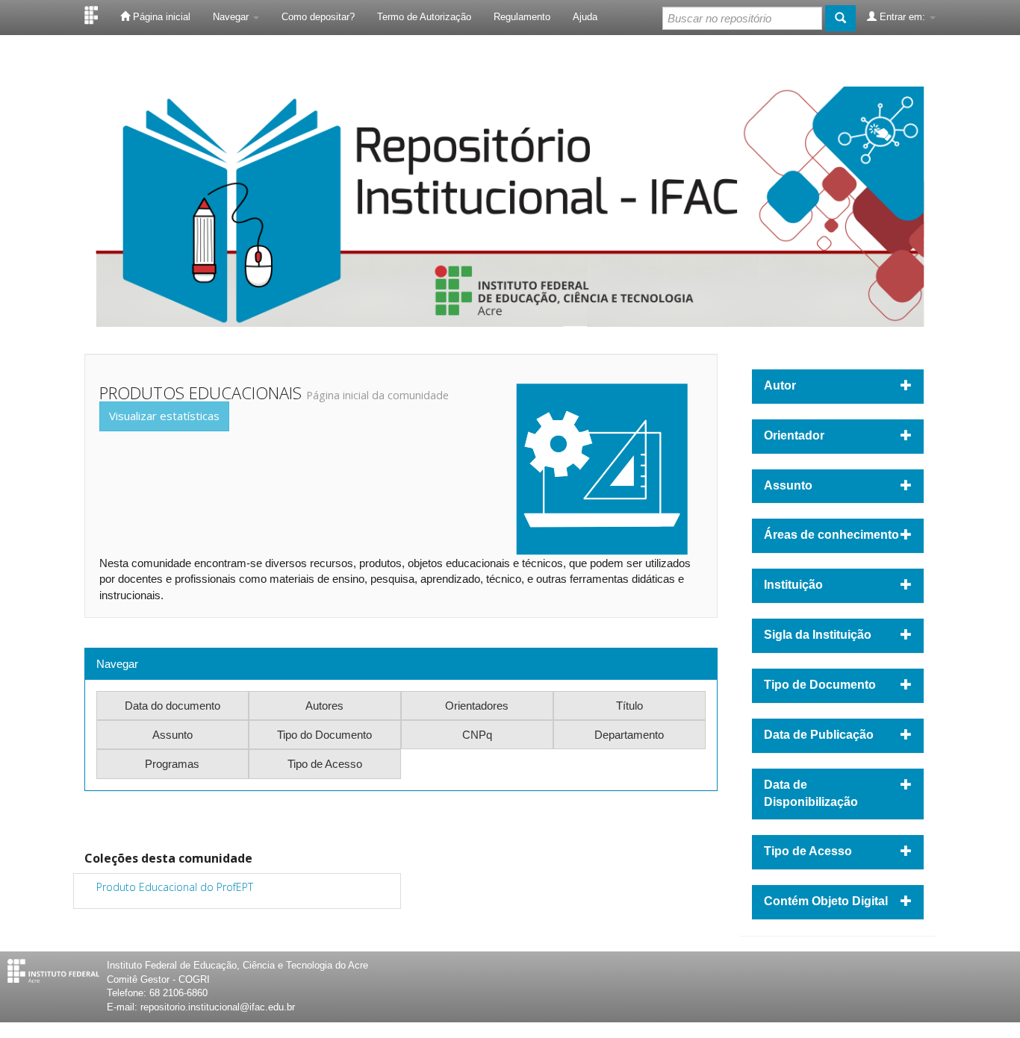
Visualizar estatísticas (164, 415)
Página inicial (160, 16)
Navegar (232, 16)
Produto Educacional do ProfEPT (174, 887)
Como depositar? (318, 16)
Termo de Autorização (424, 16)
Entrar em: (902, 16)
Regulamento (522, 16)
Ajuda (585, 16)
